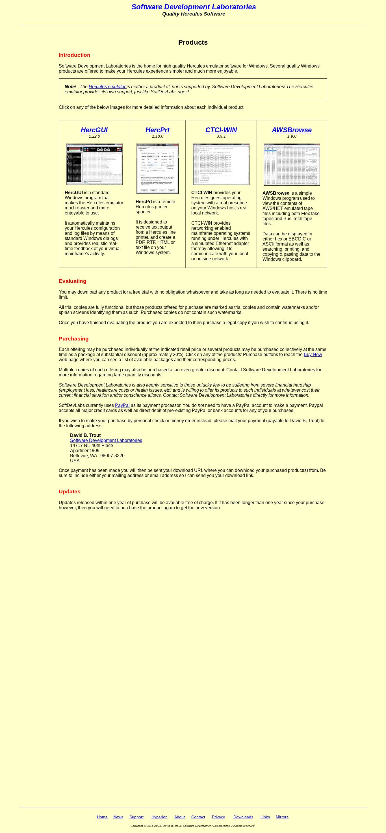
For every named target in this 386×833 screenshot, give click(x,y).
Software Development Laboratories (106, 440)
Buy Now (313, 354)
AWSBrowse (292, 130)
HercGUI (94, 130)
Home (102, 817)
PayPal (122, 405)
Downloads (243, 817)
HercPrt (158, 130)
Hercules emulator (108, 86)
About (179, 817)
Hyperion (159, 817)
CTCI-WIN (221, 130)
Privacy (218, 817)
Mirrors (282, 817)
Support (136, 817)
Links (265, 817)
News (118, 817)
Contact (198, 817)
